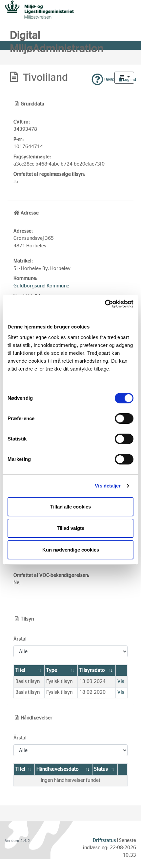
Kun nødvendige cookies (70, 550)
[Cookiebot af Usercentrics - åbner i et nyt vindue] (104, 304)
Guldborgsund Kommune (41, 285)
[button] (124, 78)
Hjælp (108, 79)
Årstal (20, 639)
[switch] (124, 418)
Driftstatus (104, 840)
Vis (120, 681)
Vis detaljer (108, 485)
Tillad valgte (70, 528)
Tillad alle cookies (70, 506)
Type (51, 670)
